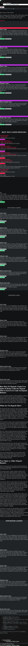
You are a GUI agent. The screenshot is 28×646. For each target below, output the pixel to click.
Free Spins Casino (4, 135)
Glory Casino (3, 213)
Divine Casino (3, 242)
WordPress (23, 631)
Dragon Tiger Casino (5, 282)
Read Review (8, 38)
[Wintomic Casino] (3, 80)
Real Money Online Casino (12, 4)
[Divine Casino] (3, 63)
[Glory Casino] (3, 26)
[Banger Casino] (3, 45)
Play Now (2, 20)
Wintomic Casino (4, 256)
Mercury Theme (4, 632)
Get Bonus (2, 139)
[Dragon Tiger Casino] (3, 115)
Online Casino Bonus (5, 140)
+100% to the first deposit (6, 142)
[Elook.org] (3, 0)
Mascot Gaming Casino (5, 270)
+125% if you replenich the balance (8, 147)
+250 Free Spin (3, 136)
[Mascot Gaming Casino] (3, 99)
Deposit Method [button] (7, 3)
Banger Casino (3, 227)
